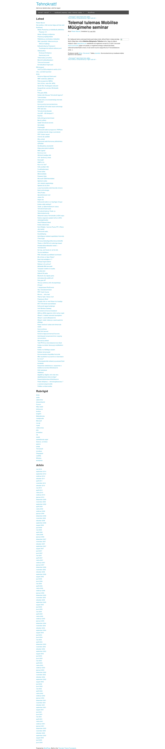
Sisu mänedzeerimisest (45, 290)
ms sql (38, 423)
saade (38, 437)
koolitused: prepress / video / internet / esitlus (68, 12)
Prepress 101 (43, 32)
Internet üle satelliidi (44, 137)
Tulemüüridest (42, 97)
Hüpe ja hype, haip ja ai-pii (46, 297)
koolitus (38, 411)
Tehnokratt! (46, 4)
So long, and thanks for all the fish (48, 250)
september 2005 (41, 602)
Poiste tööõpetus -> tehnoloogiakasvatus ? (50, 382)
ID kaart (40, 285)
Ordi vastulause (42, 370)
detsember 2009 (41, 499)
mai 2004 (39, 640)
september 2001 (41, 707)
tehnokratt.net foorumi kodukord (47, 311)
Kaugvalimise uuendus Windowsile (48, 88)
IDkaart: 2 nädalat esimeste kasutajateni (50, 315)
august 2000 (40, 738)
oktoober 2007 (40, 544)
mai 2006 (39, 583)
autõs (38, 397)
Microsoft (39, 421)
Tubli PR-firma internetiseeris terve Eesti (50, 343)
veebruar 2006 (40, 590)
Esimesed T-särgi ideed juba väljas (79, 17)
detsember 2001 (41, 700)
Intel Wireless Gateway (44, 308)
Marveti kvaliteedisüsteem (45, 60)
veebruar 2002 (40, 696)
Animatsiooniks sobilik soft (45, 278)
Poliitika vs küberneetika (45, 386)
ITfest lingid (41, 238)
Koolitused (39, 27)
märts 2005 (39, 616)
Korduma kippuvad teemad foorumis (48, 334)
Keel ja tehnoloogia (43, 190)
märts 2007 (39, 560)
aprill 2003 (39, 663)
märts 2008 (39, 534)
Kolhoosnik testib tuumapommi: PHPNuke (50, 130)
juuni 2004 (39, 637)
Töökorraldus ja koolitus (45, 58)
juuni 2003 (39, 658)
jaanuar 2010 (40, 497)
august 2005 (40, 605)
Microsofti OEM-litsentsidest (46, 178)
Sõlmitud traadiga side (44, 155)
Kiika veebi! (39, 407)
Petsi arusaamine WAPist (45, 81)
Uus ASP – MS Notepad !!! (45, 113)
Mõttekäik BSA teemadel (45, 266)
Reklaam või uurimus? (44, 264)
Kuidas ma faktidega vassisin (46, 350)
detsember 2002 (41, 672)
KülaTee (40, 116)
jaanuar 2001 (40, 726)
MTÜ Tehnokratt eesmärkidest (47, 304)
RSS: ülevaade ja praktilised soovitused (49, 255)
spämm (38, 444)
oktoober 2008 (40, 520)
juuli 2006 (39, 579)
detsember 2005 (41, 595)
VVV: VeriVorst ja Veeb (44, 157)
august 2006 (40, 577)
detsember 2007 (41, 539)
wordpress (39, 460)
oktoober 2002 (40, 677)
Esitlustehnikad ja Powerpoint (46, 46)
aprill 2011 (39, 481)
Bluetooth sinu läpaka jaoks (46, 276)
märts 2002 (39, 693)
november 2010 (41, 483)
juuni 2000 (39, 742)
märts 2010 (39, 492)
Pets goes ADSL (42, 93)
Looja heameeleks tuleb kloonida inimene (50, 188)
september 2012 (41, 474)
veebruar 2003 (40, 668)
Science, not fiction (42, 442)
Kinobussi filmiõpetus (45, 53)
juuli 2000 (39, 740)
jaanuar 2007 (40, 565)
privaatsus (39, 432)
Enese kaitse (41, 171)
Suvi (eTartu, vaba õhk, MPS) (46, 83)
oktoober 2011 (40, 478)
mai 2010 (39, 488)
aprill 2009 (39, 506)
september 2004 (41, 630)
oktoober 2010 (40, 485)
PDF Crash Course (43, 292)
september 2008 (41, 523)
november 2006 (41, 570)
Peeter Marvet (76, 31)
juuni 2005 (39, 609)
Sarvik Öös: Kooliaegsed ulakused (48, 86)
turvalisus (39, 451)
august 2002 (40, 682)
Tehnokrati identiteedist (45, 111)
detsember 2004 (41, 623)
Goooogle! (41, 160)
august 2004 (40, 633)
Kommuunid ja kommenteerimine (47, 104)
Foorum (38, 404)
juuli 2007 (39, 551)
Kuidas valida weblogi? (44, 204)
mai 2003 (39, 661)
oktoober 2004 (40, 628)
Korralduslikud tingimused (45, 65)
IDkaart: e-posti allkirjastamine (47, 318)
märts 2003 (39, 665)
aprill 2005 (39, 614)
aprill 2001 (39, 719)
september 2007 (41, 546)
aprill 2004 (39, 642)
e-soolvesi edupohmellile (45, 384)
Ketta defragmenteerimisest (46, 118)
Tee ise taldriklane (43, 252)
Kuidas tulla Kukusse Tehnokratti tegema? (50, 95)
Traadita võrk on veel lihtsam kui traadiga (50, 301)
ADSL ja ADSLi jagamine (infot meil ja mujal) (51, 313)
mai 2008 (39, 530)
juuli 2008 (39, 527)
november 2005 (41, 597)
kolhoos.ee (39, 409)
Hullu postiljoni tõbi (43, 167)
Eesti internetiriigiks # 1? (45, 259)
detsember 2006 (41, 567)
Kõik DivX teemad (43, 331)
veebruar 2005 (40, 619)
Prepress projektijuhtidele (45, 37)
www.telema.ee (81, 43)
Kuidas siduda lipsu (43, 225)
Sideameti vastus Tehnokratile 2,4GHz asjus (51, 216)
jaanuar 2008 (40, 537)
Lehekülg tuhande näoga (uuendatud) (49, 132)
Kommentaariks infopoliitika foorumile (49, 354)
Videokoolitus (42, 51)
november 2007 (41, 541)
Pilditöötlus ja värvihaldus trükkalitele (49, 39)
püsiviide (97, 53)
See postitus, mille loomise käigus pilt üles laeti (50, 25)
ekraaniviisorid (40, 402)
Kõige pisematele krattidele (46, 148)
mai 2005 (39, 612)
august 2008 (40, 525)
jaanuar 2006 (40, 593)
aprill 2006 (39, 586)
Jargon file (41, 197)
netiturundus (40, 428)
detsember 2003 (41, 644)
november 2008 (41, 518)
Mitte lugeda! (41, 150)
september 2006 (41, 574)
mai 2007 (39, 555)
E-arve (40, 90)
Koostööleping (42, 234)
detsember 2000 (41, 728)
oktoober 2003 (40, 649)
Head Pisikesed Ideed (44, 222)
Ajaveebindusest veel (44, 195)
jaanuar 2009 (40, 513)
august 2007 (40, 548)
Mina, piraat (41, 139)
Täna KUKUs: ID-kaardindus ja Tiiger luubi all (82, 18)
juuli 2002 (39, 684)
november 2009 (41, 502)
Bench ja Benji (42, 120)
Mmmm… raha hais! (44, 294)
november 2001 (41, 703)
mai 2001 (39, 717)
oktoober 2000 (40, 733)
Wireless (38, 458)
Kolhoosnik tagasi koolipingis (46, 306)
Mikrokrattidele (42, 174)
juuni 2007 (39, 553)
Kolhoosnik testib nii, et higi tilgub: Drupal (50, 202)
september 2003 (41, 651)
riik (37, 435)
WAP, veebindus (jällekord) (46, 79)
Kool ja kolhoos (42, 329)
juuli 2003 (39, 656)
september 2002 (41, 679)
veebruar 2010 (40, 495)
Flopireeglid (41, 127)
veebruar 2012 (40, 476)
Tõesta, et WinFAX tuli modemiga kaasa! (50, 243)
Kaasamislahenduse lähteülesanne (48, 379)
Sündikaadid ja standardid (45, 146)
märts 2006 (39, 588)
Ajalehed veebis (42, 181)
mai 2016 (39, 469)
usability (38, 456)
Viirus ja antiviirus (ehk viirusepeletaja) (49, 283)
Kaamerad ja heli (44, 55)
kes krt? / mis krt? (43, 12)
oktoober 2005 (40, 600)
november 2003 (41, 647)
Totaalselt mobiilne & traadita (46, 269)
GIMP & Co (41, 162)
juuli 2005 (39, 607)
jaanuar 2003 (40, 670)
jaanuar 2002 (40, 698)
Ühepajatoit (39, 453)
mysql (38, 425)
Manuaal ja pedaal (43, 340)
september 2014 (41, 471)
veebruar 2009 (40, 511)
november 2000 (41, 731)
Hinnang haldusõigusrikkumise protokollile (50, 241)
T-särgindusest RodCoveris (46, 287)
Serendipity (41, 125)
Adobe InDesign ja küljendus (46, 34)
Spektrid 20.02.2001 (44, 185)
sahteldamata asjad (42, 439)
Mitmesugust (40, 67)
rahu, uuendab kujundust (43, 72)
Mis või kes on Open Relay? (46, 257)
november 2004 (41, 626)
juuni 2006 (39, 581)
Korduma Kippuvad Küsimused (47, 76)
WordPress (91, 12)
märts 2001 (39, 721)
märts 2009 (39, 509)
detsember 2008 (41, 516)
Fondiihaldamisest (43, 169)
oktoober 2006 (40, 572)
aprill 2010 (39, 490)
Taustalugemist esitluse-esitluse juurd (50, 48)
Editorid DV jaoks (43, 273)
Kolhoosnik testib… (43, 231)
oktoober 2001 (40, 705)
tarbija (38, 446)
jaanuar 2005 (40, 621)
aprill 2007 (39, 558)
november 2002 (41, 675)
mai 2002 (39, 689)
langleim (38, 414)
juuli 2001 (39, 712)
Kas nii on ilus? (42, 164)
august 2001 (40, 710)
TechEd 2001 (42, 271)
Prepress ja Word (43, 299)
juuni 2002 (39, 686)
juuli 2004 (39, 635)
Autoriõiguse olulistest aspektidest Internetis (51, 236)
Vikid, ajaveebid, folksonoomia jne (48, 41)
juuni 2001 (39, 714)
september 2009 (41, 504)
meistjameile (40, 418)
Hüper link (41, 200)
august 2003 (40, 654)
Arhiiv (80, 53)
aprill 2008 (39, 532)
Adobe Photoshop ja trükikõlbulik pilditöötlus (51, 30)
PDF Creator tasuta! (44, 134)
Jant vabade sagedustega (45, 183)
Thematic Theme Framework (67, 748)
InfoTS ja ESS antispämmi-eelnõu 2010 (49, 69)
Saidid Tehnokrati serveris (45, 123)
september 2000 (41, 735)
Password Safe (42, 176)
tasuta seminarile (73, 45)
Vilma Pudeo (41, 193)
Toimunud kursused (43, 62)
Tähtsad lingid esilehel (44, 262)
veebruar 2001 (40, 724)
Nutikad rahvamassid (44, 352)
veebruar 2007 (40, 563)
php (37, 430)
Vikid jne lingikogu (44, 44)
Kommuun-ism (42, 153)
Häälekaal (41, 372)
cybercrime (39, 400)
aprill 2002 (39, 691)
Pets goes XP (42, 280)
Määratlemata (40, 416)
